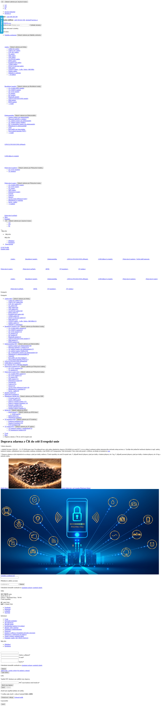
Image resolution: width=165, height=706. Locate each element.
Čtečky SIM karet (14, 400)
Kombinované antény (14, 62)
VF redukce (9, 426)
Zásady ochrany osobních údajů (14, 636)
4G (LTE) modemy (14, 169)
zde (109, 451)
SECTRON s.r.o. (6, 23)
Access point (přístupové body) (17, 199)
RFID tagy (16, 414)
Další (40, 488)
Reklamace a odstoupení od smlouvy (16, 634)
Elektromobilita (9, 115)
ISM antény (11, 68)
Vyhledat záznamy (35, 25)
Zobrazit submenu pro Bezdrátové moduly (29, 86)
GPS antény (12, 57)
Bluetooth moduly (13, 97)
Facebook (8, 607)
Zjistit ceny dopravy (7, 685)
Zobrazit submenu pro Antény (18, 47)
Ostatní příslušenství (15, 406)
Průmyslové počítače (11, 215)
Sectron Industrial (10, 12)
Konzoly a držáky (15, 405)
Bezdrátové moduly (10, 86)
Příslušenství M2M (12, 396)
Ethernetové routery (14, 192)
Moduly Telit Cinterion (11, 627)
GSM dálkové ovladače (12, 156)
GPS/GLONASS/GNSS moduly (18, 98)
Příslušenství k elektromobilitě (17, 126)
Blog (6, 217)
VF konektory (10, 419)
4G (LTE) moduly (13, 91)
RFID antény (12, 61)
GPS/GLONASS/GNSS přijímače (15, 144)
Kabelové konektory (15, 421)
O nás (6, 619)
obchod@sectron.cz (32, 20)
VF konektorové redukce (17, 430)
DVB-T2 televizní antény (16, 66)
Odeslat (22, 584)
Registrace (11, 242)
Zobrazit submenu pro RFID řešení (28, 412)
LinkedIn (7, 611)
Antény (7, 47)
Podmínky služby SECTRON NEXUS (16, 638)
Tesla (10, 127)
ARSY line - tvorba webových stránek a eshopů (15, 670)
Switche (10, 193)
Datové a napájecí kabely (17, 401)
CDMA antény (12, 64)
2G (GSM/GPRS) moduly (16, 88)
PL (5, 8)
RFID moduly (12, 102)
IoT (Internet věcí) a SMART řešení (16, 364)
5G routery (11, 188)
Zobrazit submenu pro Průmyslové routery (29, 183)
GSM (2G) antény (13, 49)
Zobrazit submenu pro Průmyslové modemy (31, 168)
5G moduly (11, 93)
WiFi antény (12, 56)
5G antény (11, 54)
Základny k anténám (14, 73)
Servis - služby (12, 202)
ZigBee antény (12, 71)
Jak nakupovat (9, 622)
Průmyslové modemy (11, 168)
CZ (2, 1)
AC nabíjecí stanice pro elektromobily (19, 121)
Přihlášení (11, 241)
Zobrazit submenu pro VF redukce (24, 426)
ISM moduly (12, 100)
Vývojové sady (14, 398)
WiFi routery (12, 190)
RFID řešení (13, 412)
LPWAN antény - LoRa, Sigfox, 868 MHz (21, 69)
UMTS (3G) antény (14, 50)
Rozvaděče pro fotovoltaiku (16, 129)
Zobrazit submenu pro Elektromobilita (25, 115)
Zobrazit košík (18, 697)
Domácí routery (10, 392)
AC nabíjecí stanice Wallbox (17, 122)
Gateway (11, 195)
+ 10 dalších (12, 74)
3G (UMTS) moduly (14, 90)
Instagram (8, 609)
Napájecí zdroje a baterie (17, 408)
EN (6, 7)
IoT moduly (12, 95)
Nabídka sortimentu (10, 35)
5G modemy (12, 171)
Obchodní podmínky (11, 621)
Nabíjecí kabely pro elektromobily (18, 117)
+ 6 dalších (11, 204)
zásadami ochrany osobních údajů (32, 587)
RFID (8, 410)
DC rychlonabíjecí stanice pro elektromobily (21, 124)
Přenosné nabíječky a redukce (17, 119)
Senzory (10, 197)
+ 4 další (11, 103)
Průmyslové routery (10, 183)
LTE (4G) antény (13, 52)
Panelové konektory (15, 423)
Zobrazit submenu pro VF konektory (27, 419)
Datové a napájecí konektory (18, 403)
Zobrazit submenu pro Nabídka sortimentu (29, 35)
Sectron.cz (8, 13)
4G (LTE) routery (13, 187)
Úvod (6, 433)
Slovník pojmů (9, 624)
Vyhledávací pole (6, 25)
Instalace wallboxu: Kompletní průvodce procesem (20, 633)
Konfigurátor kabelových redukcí (15, 626)
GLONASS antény (14, 59)
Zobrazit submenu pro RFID (19, 410)
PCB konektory (14, 425)
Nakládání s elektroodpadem (13, 629)
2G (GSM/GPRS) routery (16, 185)
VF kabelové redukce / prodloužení (20, 428)
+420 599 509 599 (11, 17)
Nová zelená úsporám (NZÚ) (17, 131)
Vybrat (8, 687)
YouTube (7, 612)
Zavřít (3, 687)
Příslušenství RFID (15, 417)
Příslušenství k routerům (15, 200)
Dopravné (8, 631)
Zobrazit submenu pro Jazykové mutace (16, 1)
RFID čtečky (13, 416)
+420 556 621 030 (19, 20)
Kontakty (7, 219)
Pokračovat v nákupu (7, 697)
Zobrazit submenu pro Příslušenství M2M (31, 396)
